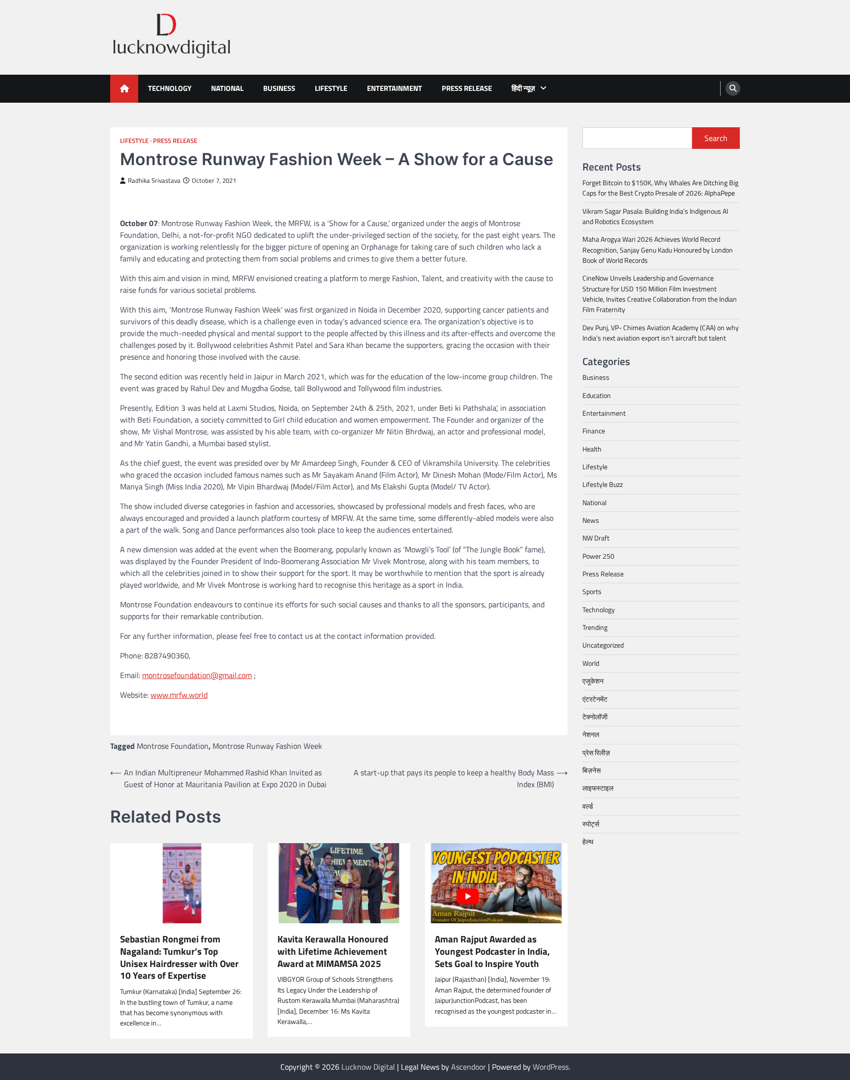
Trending (594, 627)
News (590, 520)
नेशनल (590, 734)
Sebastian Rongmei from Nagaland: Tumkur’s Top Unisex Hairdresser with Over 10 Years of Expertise (179, 957)
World (590, 663)
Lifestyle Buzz (602, 484)
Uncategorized (603, 645)
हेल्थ (587, 841)
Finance (593, 431)
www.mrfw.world (179, 695)
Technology (169, 88)
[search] (733, 88)
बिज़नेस (591, 770)
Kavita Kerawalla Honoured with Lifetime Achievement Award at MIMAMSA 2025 (332, 951)
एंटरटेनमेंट (594, 698)
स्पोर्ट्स (590, 824)
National (227, 88)
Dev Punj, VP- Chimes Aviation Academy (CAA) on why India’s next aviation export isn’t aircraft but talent (660, 332)
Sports (592, 591)
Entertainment (394, 88)
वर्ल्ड (587, 805)
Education (596, 395)
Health (592, 449)
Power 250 (598, 556)
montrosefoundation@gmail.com (197, 675)
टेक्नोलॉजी (594, 716)
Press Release (467, 88)
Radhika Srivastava (154, 180)
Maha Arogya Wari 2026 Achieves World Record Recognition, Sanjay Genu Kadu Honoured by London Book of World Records (657, 250)
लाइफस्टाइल (597, 788)
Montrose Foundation (173, 746)
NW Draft (595, 538)
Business (279, 88)
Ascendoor (468, 1067)
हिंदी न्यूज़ (523, 88)
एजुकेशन (593, 681)
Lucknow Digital (368, 1067)
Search (716, 138)
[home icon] (124, 89)
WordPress (551, 1067)
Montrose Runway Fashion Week (267, 746)
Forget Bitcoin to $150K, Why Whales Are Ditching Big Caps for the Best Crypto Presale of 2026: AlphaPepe (660, 188)
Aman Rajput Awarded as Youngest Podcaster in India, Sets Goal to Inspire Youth (492, 951)
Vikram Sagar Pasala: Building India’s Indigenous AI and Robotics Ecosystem (655, 216)
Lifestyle (331, 88)
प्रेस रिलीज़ (596, 752)
